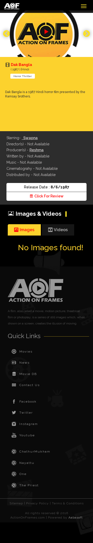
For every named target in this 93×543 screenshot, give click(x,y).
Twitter (26, 412)
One (23, 474)
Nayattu (26, 463)
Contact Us (29, 385)
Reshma (36, 150)
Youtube (27, 435)
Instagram (28, 424)
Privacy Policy (37, 503)
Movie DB (28, 374)
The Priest (29, 485)
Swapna (30, 138)
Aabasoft (75, 517)
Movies (26, 351)
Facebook (28, 401)
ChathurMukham (34, 451)
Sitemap (16, 503)
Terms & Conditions (68, 503)
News (24, 362)
